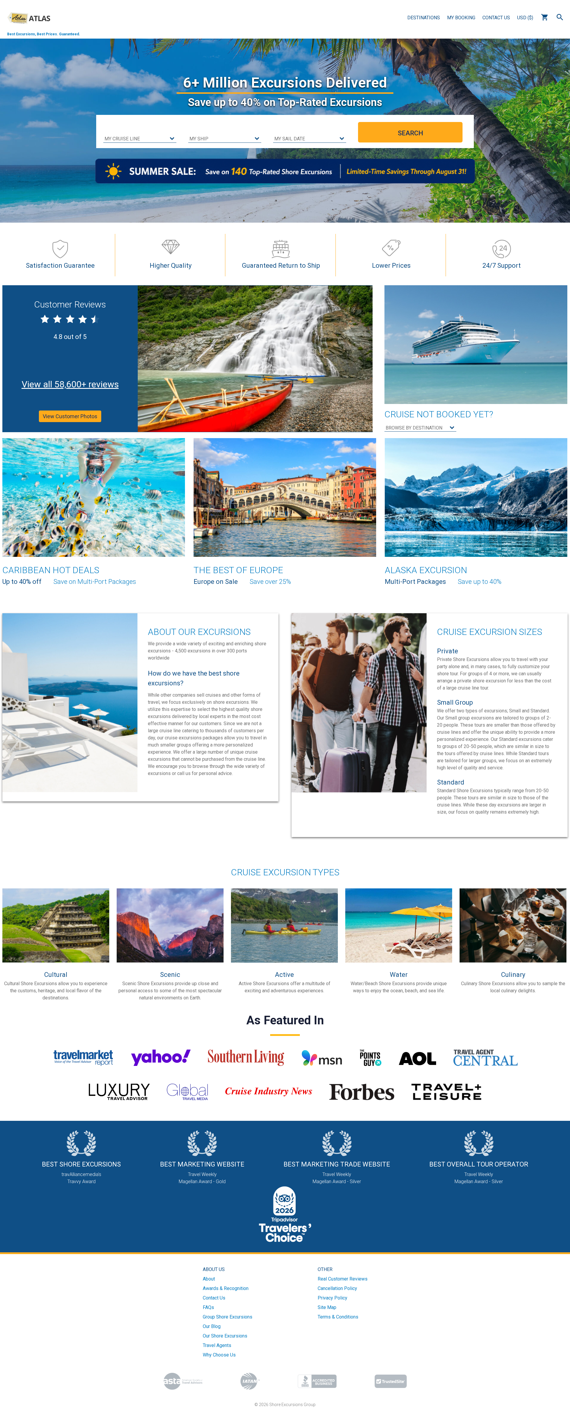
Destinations (423, 17)
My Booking (461, 17)
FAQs (208, 1307)
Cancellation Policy (337, 1288)
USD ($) (525, 17)
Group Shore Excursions (227, 1317)
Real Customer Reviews (343, 1279)
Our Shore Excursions (225, 1336)
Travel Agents (217, 1345)
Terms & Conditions (338, 1317)
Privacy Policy (332, 1298)
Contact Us (496, 17)
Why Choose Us (219, 1355)
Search (560, 17)
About (209, 1279)
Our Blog (212, 1326)
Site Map (327, 1307)
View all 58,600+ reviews (70, 384)
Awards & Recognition (225, 1288)
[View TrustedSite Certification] (391, 1381)
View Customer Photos (70, 416)
